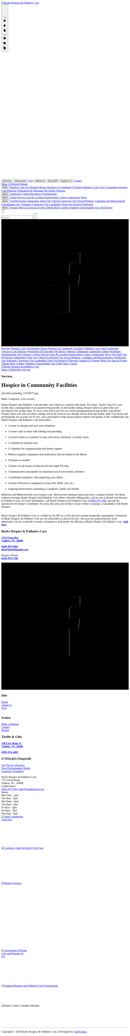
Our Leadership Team (56, 204)
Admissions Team (36, 201)
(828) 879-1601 (98, 500)
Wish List (23, 207)
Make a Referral (10, 724)
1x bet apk (24, 369)
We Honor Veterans (54, 190)
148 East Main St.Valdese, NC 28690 (12, 745)
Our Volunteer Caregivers (30, 204)
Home (4, 702)
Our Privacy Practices (13, 765)
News (84, 197)
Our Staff (117, 354)
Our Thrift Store (104, 207)
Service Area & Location (30, 197)
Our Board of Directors (80, 204)
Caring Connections (70, 197)
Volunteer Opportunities (82, 207)
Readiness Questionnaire (43, 193)
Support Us (85, 360)
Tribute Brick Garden (57, 207)
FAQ (31, 180)
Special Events (37, 207)
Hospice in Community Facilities (65, 187)
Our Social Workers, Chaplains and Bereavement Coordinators (92, 357)
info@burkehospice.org (14, 549)
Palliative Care (91, 187)
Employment (51, 197)
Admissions (82, 351)
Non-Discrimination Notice (15, 768)
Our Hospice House (36, 187)
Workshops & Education (30, 190)
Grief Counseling (108, 187)
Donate (24, 184)
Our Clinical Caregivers (59, 201)
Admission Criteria (20, 193)
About (13, 197)
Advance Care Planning (14, 351)
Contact (78, 180)
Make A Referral (10, 184)
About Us (28, 354)
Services (5, 348)
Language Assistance (12, 771)
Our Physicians (18, 201)
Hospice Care (17, 187)
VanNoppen (80, 1031)
